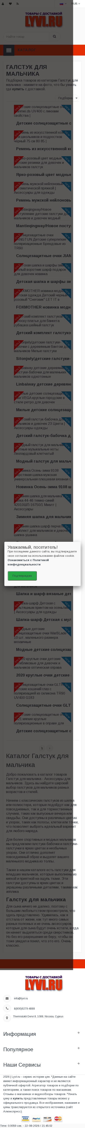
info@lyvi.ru (21, 998)
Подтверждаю (22, 575)
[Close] (81, 542)
